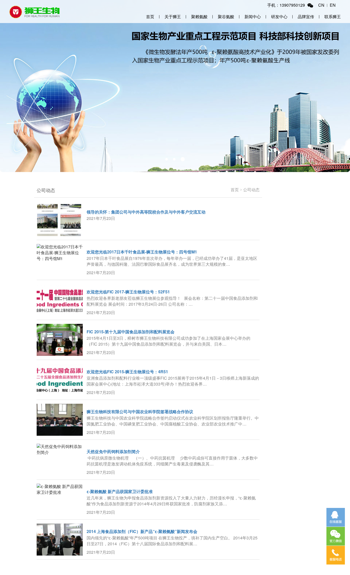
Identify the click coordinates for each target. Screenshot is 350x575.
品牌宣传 (306, 16)
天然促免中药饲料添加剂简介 (113, 451)
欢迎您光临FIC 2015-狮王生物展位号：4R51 (127, 372)
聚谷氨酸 (226, 16)
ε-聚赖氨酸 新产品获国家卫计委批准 (120, 491)
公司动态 (251, 190)
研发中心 (279, 16)
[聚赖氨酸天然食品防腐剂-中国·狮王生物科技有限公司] (34, 11)
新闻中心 (252, 16)
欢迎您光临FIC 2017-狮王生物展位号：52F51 (128, 292)
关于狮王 (172, 16)
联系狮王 (332, 16)
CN (321, 5)
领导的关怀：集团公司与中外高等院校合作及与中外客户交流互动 (146, 212)
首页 (150, 16)
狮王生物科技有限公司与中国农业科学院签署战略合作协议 (140, 411)
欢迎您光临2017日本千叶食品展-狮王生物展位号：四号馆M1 (142, 252)
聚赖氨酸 (199, 16)
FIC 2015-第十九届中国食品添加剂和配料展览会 (130, 332)
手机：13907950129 (286, 5)
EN (333, 5)
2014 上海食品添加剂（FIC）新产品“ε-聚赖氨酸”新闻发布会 (142, 531)
